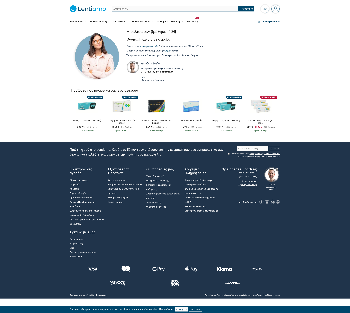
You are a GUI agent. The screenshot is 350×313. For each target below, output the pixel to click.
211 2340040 (147, 71)
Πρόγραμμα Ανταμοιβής (157, 180)
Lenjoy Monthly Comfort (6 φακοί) (122, 121)
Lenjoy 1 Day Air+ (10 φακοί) (226, 120)
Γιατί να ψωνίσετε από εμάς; (83, 252)
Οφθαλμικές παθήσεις (195, 184)
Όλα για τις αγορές (79, 180)
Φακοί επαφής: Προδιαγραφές (199, 180)
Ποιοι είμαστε (76, 239)
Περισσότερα (166, 309)
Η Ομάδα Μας (76, 243)
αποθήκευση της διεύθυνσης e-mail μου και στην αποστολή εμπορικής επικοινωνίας (259, 155)
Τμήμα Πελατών (116, 201)
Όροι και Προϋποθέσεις (81, 197)
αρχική (167, 50)
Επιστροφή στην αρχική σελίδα (82, 295)
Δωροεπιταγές (153, 202)
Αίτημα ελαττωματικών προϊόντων (125, 184)
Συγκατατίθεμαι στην (255, 155)
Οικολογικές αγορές (156, 206)
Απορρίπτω (195, 309)
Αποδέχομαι (181, 309)
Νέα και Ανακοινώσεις (195, 206)
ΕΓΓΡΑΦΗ (274, 148)
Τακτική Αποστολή (155, 176)
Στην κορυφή (101, 295)
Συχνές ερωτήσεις (117, 180)
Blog (72, 247)
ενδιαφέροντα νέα (149, 46)
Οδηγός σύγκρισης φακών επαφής (201, 210)
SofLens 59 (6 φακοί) (191, 120)
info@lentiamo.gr (164, 71)
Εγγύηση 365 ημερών (118, 197)
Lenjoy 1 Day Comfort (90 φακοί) (260, 121)
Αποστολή (74, 188)
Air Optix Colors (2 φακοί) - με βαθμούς (156, 121)
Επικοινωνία (76, 256)
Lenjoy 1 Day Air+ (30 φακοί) (87, 120)
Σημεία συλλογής (78, 193)
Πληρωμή (74, 184)
